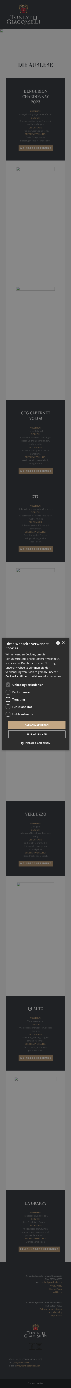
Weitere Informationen (46, 676)
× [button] (63, 642)
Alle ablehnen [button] (37, 734)
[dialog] (35, 694)
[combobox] (58, 643)
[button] (35, 743)
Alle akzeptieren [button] (37, 724)
